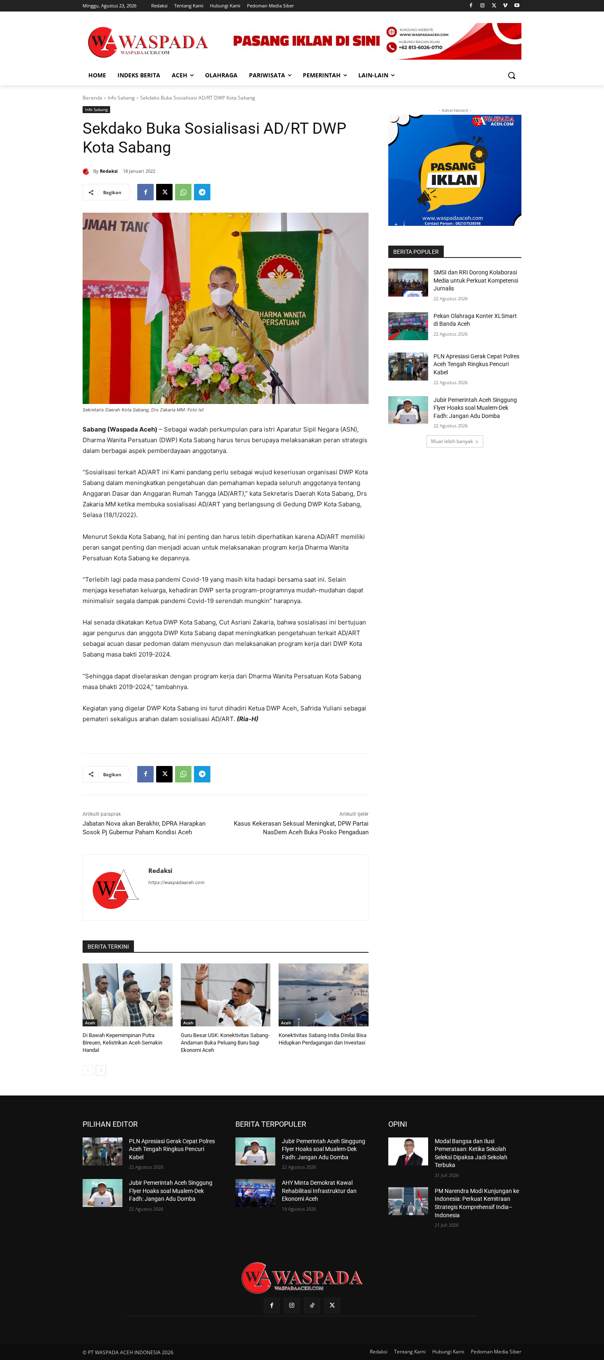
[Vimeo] (505, 6)
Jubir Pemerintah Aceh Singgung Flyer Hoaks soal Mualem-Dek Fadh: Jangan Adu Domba (475, 408)
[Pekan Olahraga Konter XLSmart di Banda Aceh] (408, 326)
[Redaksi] (88, 171)
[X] (494, 6)
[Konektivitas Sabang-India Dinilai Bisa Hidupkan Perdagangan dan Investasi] (324, 994)
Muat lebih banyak (452, 441)
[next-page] (101, 1070)
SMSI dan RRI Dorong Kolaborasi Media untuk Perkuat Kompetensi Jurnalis (475, 280)
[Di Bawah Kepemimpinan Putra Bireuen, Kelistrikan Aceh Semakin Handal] (128, 994)
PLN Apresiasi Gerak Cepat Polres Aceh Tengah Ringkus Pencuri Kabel (476, 364)
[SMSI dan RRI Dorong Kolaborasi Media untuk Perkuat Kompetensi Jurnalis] (408, 283)
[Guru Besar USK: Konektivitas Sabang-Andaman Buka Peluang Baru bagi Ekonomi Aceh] (226, 994)
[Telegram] (202, 192)
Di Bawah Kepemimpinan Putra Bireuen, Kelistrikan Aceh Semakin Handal (122, 1042)
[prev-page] (88, 1070)
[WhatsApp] (183, 192)
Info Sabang (121, 97)
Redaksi (109, 171)
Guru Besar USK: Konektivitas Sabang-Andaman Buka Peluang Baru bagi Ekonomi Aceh (225, 1042)
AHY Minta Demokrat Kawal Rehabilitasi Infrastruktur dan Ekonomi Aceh (319, 1190)
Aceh (90, 1023)
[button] (511, 75)
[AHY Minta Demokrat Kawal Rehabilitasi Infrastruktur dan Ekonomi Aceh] (255, 1193)
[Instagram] (482, 6)
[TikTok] (312, 1305)
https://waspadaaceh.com (176, 882)
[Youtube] (516, 6)
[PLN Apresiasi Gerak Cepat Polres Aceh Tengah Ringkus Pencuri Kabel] (408, 367)
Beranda (92, 97)
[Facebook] (471, 6)
